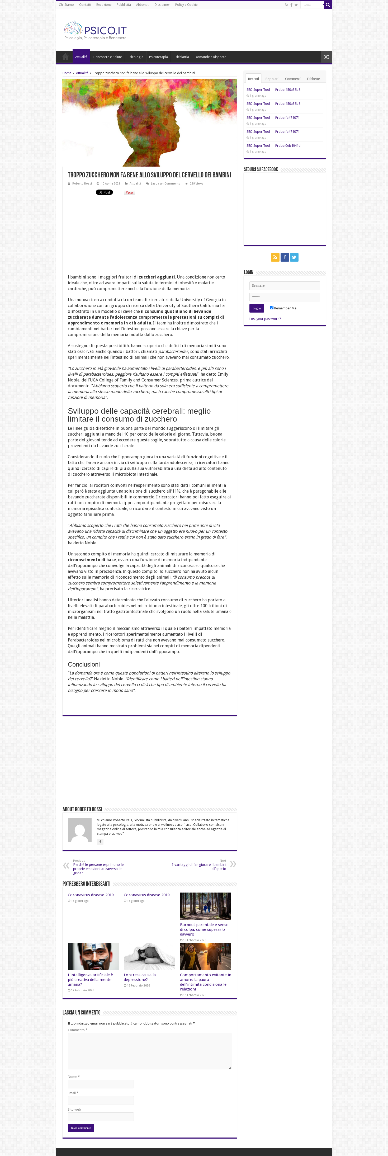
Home (66, 56)
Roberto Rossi (82, 183)
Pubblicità (124, 5)
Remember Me (284, 308)
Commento (77, 1030)
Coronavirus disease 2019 (91, 895)
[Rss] (287, 5)
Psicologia (135, 57)
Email (73, 1093)
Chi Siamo (66, 5)
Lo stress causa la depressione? (140, 977)
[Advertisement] (149, 237)
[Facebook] (291, 5)
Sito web (74, 1109)
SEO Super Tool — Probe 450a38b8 (273, 90)
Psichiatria (181, 57)
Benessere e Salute (107, 57)
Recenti (253, 79)
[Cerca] (328, 5)
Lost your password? (265, 319)
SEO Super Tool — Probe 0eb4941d (274, 146)
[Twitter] (296, 5)
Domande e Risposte (210, 57)
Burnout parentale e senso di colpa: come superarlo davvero (204, 929)
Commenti (293, 79)
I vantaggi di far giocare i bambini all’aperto (199, 865)
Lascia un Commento (165, 183)
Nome (74, 1077)
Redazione (103, 5)
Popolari (272, 79)
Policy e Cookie (186, 5)
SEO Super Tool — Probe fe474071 (273, 118)
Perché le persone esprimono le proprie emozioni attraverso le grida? (98, 867)
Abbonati (142, 5)
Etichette (313, 79)
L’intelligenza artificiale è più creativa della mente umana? (90, 980)
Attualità (81, 57)
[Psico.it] (106, 28)
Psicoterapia (158, 57)
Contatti (85, 5)
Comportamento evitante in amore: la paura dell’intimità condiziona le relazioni (205, 982)
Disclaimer (162, 5)
